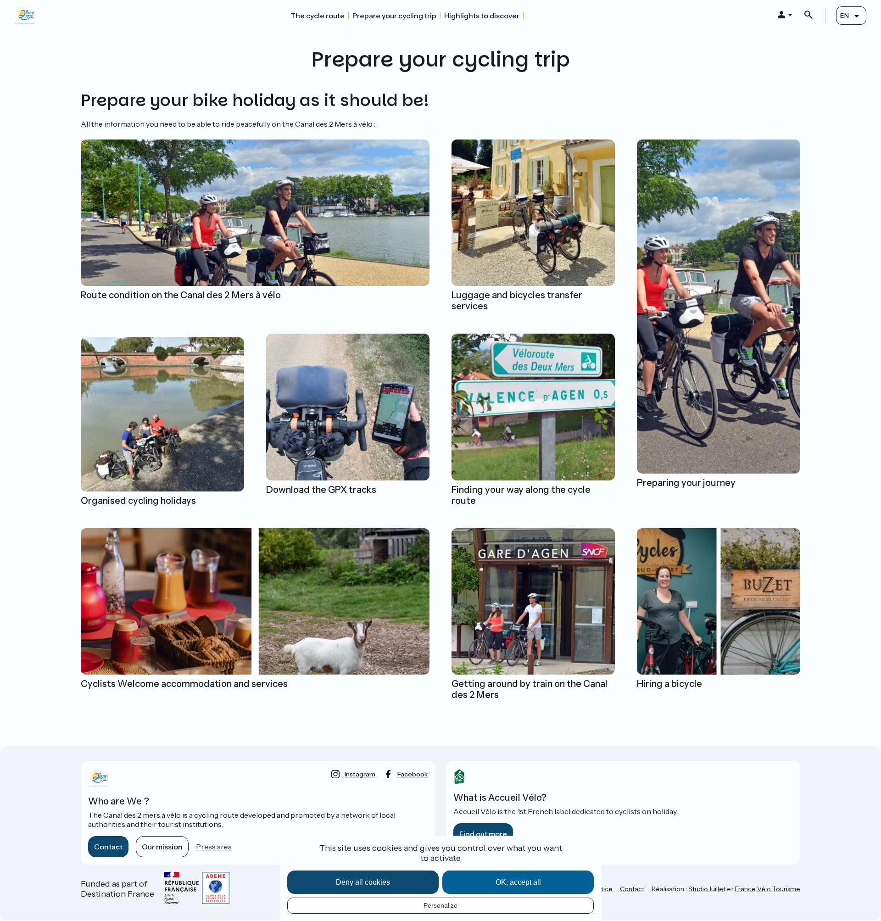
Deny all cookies (363, 882)
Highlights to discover (481, 15)
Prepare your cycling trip (394, 15)
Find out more (483, 833)
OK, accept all (518, 882)
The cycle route (317, 15)
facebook (412, 774)
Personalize (440, 905)
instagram (360, 774)
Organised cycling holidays (138, 500)
